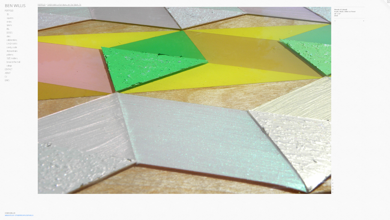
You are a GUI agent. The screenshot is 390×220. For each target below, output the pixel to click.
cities (8, 36)
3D (8, 14)
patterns (10, 54)
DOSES (9, 32)
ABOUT (8, 73)
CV (6, 76)
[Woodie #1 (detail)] (184, 100)
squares (10, 17)
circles (9, 21)
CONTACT (8, 69)
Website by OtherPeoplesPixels (19, 215)
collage (9, 65)
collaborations (12, 39)
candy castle (12, 47)
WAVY (9, 25)
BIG (8, 29)
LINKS (7, 80)
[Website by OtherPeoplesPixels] (384, 6)
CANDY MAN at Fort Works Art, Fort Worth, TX (64, 5)
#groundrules (12, 51)
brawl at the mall (13, 62)
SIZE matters (12, 58)
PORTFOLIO (9, 10)
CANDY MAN (12, 43)
